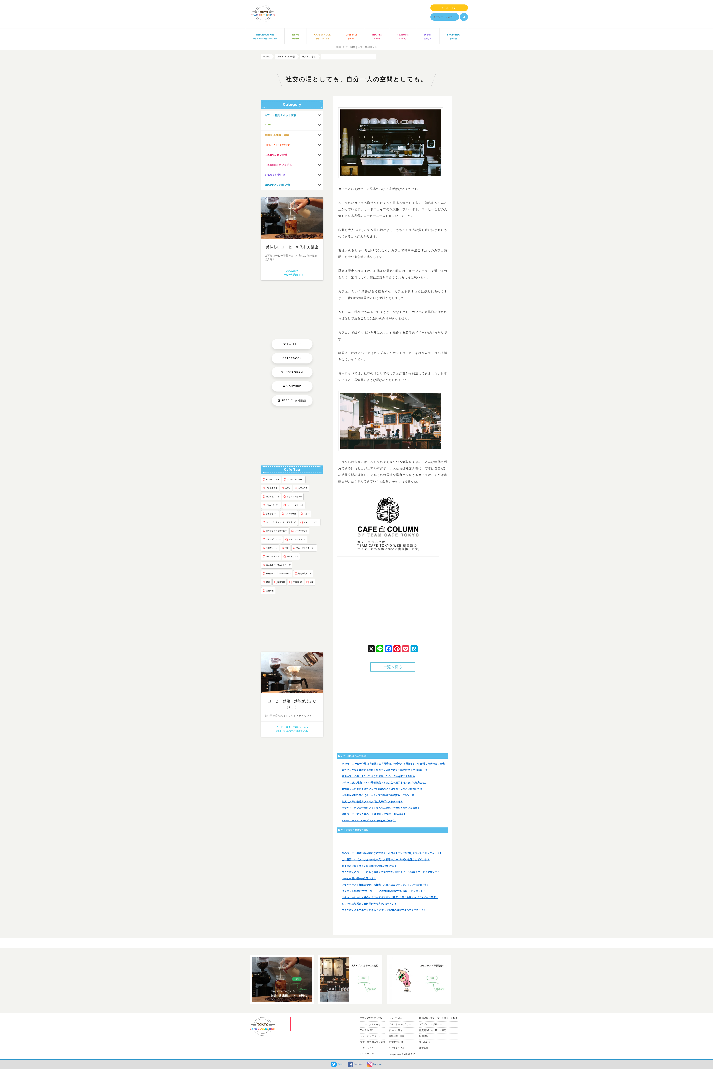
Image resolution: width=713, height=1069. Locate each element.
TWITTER (294, 344)
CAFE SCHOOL (322, 36)
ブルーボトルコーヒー (305, 548)
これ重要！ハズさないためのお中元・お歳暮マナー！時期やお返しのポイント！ (386, 859)
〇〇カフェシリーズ (295, 479)
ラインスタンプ (272, 556)
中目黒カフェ (292, 556)
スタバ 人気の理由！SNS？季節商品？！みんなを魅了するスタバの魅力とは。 (384, 782)
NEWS (295, 36)
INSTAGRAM (294, 372)
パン (287, 548)
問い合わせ (424, 1042)
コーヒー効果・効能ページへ (292, 727)
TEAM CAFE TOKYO (371, 1018)
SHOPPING (453, 36)
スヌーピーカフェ (311, 522)
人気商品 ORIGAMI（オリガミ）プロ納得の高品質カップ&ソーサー (379, 795)
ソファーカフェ (301, 531)
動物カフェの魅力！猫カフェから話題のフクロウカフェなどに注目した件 (382, 788)
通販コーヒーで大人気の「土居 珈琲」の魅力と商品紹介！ (374, 814)
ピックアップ (367, 1054)
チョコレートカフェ (297, 539)
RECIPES (377, 36)
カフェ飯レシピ (272, 497)
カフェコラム (367, 1048)
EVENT (428, 36)
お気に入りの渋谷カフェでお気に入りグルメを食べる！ (372, 801)
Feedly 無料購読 (293, 400)
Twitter (340, 1064)
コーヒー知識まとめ (292, 274)
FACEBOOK (293, 358)
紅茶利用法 (297, 582)
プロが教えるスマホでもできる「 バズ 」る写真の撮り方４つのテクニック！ (384, 910)
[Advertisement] (366, 604)
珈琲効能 (281, 582)
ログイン (450, 7)
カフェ (288, 488)
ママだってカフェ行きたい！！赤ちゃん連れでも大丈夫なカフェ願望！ (381, 807)
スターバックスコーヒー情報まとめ (281, 522)
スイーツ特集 (290, 514)
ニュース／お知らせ (370, 1024)
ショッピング (271, 514)
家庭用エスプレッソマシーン (278, 573)
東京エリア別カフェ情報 (372, 1042)
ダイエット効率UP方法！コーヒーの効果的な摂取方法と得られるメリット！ (384, 891)
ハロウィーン (271, 548)
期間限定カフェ (304, 573)
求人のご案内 (395, 1030)
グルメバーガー (272, 505)
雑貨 (311, 582)
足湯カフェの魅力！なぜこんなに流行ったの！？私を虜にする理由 (378, 776)
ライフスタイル (396, 1048)
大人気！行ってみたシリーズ (278, 565)
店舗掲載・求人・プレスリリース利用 (438, 1018)
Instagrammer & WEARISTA (402, 1054)
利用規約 (423, 1036)
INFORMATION (265, 36)
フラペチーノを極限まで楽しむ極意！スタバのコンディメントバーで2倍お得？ (385, 884)
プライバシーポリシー (430, 1024)
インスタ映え (271, 488)
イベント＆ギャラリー (400, 1024)
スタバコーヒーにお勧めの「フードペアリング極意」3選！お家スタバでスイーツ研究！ (390, 897)
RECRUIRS (403, 36)
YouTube (294, 386)
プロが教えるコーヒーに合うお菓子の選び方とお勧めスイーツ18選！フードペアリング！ (390, 872)
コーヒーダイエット (295, 505)
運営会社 (423, 1048)
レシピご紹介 (395, 1018)
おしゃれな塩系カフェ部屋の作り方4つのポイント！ (370, 903)
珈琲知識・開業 (396, 1036)
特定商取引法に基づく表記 (432, 1030)
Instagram (377, 1064)
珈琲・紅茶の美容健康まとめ (292, 731)
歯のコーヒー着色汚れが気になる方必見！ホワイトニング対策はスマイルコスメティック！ (392, 853)
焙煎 (268, 582)
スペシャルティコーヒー (276, 531)
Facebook (358, 1064)
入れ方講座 (292, 270)
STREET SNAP (272, 479)
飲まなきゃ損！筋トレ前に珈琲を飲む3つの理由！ (369, 865)
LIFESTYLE (351, 36)
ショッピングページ (370, 1036)
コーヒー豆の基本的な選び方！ (359, 878)
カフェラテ (303, 488)
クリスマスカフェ (294, 497)
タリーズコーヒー (273, 539)
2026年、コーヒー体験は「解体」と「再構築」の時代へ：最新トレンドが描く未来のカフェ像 (393, 763)
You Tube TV (366, 1030)
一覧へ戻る (392, 667)
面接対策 (270, 591)
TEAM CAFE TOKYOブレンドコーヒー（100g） (369, 820)
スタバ (307, 514)
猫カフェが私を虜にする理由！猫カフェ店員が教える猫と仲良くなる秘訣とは (384, 770)
